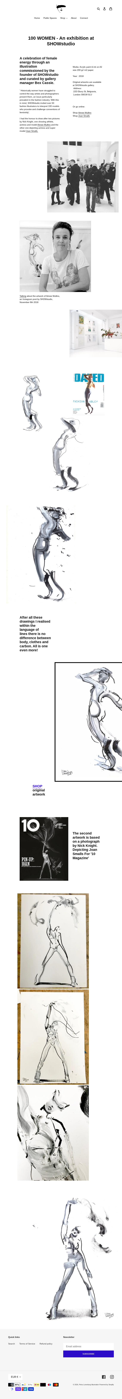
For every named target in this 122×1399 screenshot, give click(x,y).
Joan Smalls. (32, 131)
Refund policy (46, 1344)
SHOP (37, 786)
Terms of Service (27, 1344)
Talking (23, 296)
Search (11, 1344)
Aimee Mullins (44, 125)
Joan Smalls (84, 116)
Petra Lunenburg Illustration (89, 1384)
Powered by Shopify (106, 1384)
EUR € (14, 1377)
